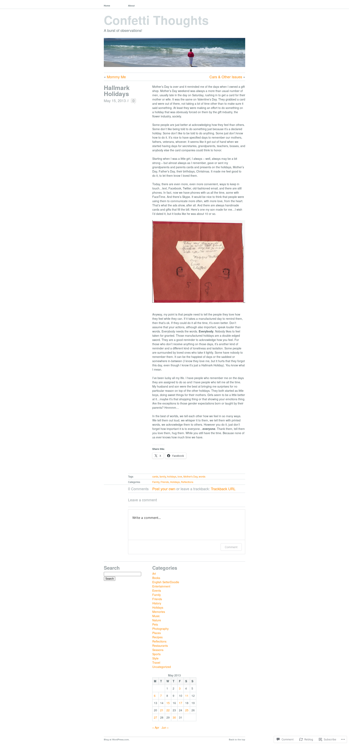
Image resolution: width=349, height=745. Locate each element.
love (180, 476)
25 (186, 710)
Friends (165, 482)
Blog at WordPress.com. (116, 739)
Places (156, 633)
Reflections (187, 482)
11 (186, 696)
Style (155, 658)
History (156, 603)
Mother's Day (190, 476)
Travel (156, 662)
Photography (160, 629)
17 (180, 703)
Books (156, 578)
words (202, 476)
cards (155, 476)
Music (156, 616)
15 (168, 703)
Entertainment (161, 586)
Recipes (157, 637)
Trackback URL (223, 488)
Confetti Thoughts (156, 19)
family (163, 476)
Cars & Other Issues (225, 76)
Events (156, 590)
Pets (155, 624)
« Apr (155, 727)
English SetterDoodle (165, 582)
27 (155, 717)
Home (107, 5)
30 (174, 717)
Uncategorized (161, 667)
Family (155, 482)
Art (154, 574)
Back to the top (237, 739)
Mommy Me (116, 76)
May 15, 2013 (115, 100)
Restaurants (160, 646)
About (131, 5)
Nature (156, 620)
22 (168, 710)
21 (161, 710)
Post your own (163, 488)
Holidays (175, 482)
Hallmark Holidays (117, 90)
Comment (231, 547)
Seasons (157, 650)
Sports (156, 654)
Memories (158, 612)
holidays (171, 476)
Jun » (165, 727)
